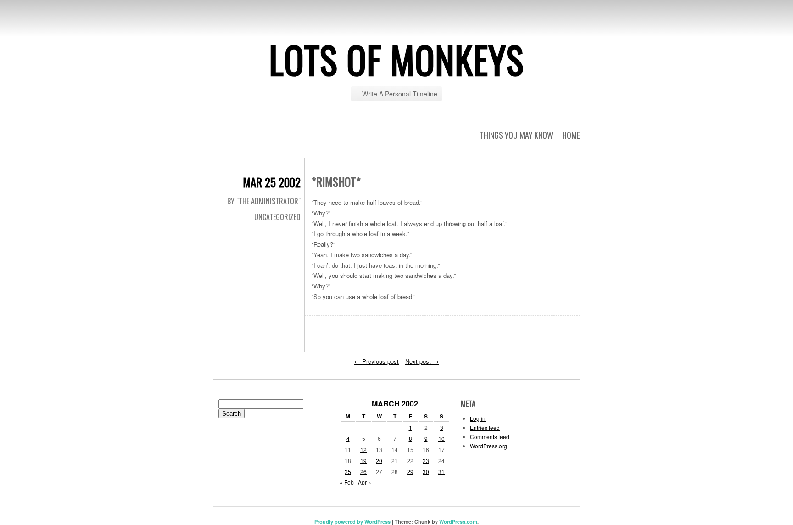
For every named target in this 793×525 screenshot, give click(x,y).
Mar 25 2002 (272, 182)
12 (363, 449)
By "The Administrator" (264, 201)
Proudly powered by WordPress (352, 521)
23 (426, 460)
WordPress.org (488, 446)
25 (348, 471)
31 (441, 471)
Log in (478, 418)
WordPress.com (458, 521)
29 (410, 471)
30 (426, 471)
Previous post (376, 361)
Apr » (364, 482)
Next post (422, 361)
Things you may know (516, 135)
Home (571, 135)
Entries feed (485, 427)
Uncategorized (277, 216)
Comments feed (489, 436)
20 (379, 460)
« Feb (347, 482)
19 (363, 460)
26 (363, 471)
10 (441, 438)
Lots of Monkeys (396, 59)
